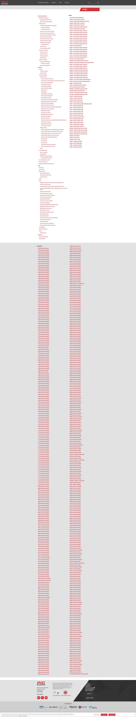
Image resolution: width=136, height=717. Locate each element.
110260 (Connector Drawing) (43, 274)
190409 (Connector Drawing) (75, 381)
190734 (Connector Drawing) (75, 548)
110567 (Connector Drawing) (43, 312)
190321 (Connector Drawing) (75, 353)
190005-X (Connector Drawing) (76, 249)
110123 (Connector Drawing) (43, 250)
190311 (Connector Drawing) (75, 341)
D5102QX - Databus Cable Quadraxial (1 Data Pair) (79, 21)
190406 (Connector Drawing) (75, 375)
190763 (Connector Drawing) (75, 578)
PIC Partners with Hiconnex (45, 184)
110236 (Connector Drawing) (43, 267)
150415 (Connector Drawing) (43, 608)
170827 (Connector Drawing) (43, 670)
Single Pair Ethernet (45, 44)
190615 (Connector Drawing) (75, 512)
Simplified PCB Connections (46, 123)
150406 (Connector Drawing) (43, 589)
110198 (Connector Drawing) (43, 255)
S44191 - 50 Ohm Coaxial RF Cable (76, 109)
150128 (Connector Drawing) (43, 570)
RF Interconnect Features (46, 121)
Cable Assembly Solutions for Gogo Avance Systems (51, 133)
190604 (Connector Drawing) (75, 491)
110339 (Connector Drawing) (43, 283)
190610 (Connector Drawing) (75, 503)
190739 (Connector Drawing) (75, 561)
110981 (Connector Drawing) (43, 405)
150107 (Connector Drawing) (43, 544)
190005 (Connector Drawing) (75, 248)
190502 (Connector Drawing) (75, 399)
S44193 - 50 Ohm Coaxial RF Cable (76, 111)
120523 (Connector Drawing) (43, 514)
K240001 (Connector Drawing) (75, 671)
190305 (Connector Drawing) (75, 330)
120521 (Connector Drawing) (43, 512)
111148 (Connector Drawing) (43, 452)
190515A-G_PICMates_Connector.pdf (77, 460)
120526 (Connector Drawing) (43, 516)
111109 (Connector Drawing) (43, 430)
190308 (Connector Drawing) (75, 336)
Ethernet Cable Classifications (47, 95)
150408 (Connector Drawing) (43, 593)
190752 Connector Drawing (75, 576)
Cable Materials (44, 91)
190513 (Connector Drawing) (75, 446)
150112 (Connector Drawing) (43, 554)
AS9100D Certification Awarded (46, 193)
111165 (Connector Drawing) (43, 464)
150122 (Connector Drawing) (43, 567)
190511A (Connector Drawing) (75, 439)
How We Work (41, 169)
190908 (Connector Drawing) (75, 643)
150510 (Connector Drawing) (43, 629)
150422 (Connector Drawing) (43, 612)
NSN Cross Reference (43, 161)
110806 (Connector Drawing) (43, 358)
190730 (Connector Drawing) (75, 542)
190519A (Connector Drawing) (75, 463)
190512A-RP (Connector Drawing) (76, 444)
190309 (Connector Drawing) (75, 338)
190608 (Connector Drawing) (75, 499)
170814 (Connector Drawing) (43, 668)
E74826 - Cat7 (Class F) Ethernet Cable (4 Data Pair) (80, 81)
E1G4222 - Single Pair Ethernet (76, 45)
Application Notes (43, 127)
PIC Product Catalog (44, 71)
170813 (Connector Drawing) (43, 666)
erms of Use (88, 683)
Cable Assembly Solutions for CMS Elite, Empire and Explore (52, 129)
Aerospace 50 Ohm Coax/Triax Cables (47, 31)
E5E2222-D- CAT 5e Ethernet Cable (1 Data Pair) (79, 60)
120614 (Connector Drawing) (43, 527)
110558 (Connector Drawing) (43, 308)
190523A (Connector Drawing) (75, 474)
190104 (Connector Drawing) (75, 291)
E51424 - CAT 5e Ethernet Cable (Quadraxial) (78, 55)
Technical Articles (43, 76)
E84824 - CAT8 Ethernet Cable (75, 83)
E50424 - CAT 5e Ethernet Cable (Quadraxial (78, 51)
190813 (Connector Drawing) (75, 611)
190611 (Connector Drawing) (75, 505)
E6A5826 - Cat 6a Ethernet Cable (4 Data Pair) (79, 73)
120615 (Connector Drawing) (43, 529)
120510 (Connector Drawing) (43, 505)
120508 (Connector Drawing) (43, 501)
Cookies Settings (89, 698)
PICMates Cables (42, 23)
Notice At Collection (89, 690)
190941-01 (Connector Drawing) (76, 664)
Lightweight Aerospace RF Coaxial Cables (49, 101)
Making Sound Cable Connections (47, 105)
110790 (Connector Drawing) (43, 357)
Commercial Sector (43, 176)
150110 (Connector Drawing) (43, 550)
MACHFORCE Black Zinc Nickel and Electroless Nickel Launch (51, 182)
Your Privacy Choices (89, 687)
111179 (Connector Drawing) (43, 479)
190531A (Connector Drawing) (75, 486)
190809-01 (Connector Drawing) (76, 602)
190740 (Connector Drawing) (75, 565)
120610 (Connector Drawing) (43, 524)
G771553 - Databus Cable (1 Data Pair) (77, 86)
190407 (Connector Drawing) (75, 377)
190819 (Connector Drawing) (75, 619)
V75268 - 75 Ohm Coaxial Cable (76, 143)
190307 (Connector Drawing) (75, 334)
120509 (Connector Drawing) (43, 503)
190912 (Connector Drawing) (75, 647)
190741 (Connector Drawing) (75, 568)
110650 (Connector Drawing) (43, 327)
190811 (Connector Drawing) (75, 608)
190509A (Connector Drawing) (75, 431)
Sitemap (86, 682)
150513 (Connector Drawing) (43, 634)
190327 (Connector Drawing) (75, 360)
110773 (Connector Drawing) (43, 345)
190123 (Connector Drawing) (75, 313)
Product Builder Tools (43, 150)
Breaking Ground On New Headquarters (47, 195)
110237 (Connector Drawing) (43, 268)
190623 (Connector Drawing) (75, 520)
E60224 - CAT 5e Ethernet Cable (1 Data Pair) (78, 64)
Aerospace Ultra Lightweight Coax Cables (48, 35)
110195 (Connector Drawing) (43, 253)
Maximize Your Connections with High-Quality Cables (51, 106)
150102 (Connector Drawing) (43, 539)
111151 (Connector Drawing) (43, 456)
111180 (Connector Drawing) (43, 480)
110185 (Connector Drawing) (43, 252)
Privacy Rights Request (89, 689)
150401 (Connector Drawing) (43, 585)
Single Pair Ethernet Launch (45, 219)
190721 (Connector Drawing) (75, 535)
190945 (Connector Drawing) (75, 668)
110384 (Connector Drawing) (43, 293)
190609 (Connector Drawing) (75, 501)
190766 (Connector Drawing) (75, 581)
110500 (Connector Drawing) (43, 302)
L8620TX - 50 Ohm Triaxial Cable (76, 100)
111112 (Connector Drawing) (43, 432)
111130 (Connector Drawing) (43, 439)
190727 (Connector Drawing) (75, 536)
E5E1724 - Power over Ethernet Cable (77, 58)
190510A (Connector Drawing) (75, 435)
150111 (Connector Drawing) (43, 552)
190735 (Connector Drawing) (75, 551)
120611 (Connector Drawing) (43, 525)
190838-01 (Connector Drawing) (76, 632)
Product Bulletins (43, 73)
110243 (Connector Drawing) (43, 270)
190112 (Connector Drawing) (75, 306)
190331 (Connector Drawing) (75, 364)
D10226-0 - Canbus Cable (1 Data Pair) (77, 19)
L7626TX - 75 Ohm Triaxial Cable (76, 98)
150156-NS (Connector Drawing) (44, 578)
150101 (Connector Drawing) (43, 537)
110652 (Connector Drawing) (43, 330)
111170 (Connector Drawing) (43, 465)
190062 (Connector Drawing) (75, 279)
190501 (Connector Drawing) (75, 396)
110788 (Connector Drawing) (43, 353)
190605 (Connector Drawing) (75, 493)
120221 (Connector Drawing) (43, 497)
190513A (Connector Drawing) (75, 448)
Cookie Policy (87, 686)
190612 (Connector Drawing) (75, 506)
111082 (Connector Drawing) (43, 422)
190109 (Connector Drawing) (75, 300)
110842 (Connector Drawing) (43, 364)
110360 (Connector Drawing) (43, 285)
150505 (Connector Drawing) (43, 621)
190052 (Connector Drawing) (75, 268)
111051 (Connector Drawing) (43, 417)
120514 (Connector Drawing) (43, 509)
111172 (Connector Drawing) (43, 469)
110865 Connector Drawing (43, 372)
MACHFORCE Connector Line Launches (47, 206)
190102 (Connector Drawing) (75, 289)
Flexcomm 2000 (44, 138)
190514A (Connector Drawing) (75, 452)
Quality (40, 178)
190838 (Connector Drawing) (75, 630)
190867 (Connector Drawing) (75, 641)
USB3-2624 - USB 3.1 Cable (75, 139)
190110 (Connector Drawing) (75, 302)
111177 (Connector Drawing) (43, 477)
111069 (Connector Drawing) (43, 419)
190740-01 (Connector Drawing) (76, 566)
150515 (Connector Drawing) (43, 640)
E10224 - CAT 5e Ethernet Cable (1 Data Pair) (78, 32)
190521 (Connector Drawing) (75, 465)
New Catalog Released (44, 213)
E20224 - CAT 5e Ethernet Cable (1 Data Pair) (78, 47)
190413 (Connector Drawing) (75, 388)
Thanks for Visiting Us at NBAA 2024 (47, 223)
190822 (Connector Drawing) (75, 623)
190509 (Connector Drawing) (75, 428)
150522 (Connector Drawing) (43, 646)
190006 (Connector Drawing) (75, 251)
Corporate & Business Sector (45, 175)
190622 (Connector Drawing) (75, 518)
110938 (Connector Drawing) (43, 392)
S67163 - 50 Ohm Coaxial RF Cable (76, 118)
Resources (40, 67)
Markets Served (42, 171)
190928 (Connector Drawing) (75, 653)
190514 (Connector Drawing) (75, 450)
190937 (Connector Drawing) (75, 656)
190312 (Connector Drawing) (75, 343)
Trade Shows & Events (43, 229)
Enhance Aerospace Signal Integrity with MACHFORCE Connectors (53, 120)
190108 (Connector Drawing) (75, 298)
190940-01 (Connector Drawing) (76, 660)
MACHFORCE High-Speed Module (47, 103)
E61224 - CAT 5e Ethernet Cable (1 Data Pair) (78, 66)
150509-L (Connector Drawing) (44, 627)
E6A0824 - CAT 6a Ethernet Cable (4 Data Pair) (79, 70)
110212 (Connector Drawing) (43, 261)
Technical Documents (43, 75)
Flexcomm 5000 (44, 140)
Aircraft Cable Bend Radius (46, 86)
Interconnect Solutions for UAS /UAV (48, 146)
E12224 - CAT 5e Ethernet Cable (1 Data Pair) (78, 38)
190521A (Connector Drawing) (75, 467)
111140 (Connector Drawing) (43, 447)
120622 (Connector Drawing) (43, 533)
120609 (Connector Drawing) (43, 522)
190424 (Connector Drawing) (75, 394)
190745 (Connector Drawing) (75, 572)
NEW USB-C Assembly (45, 63)
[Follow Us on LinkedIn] (38, 697)
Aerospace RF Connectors (46, 84)
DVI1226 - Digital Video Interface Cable (77, 28)
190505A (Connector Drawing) (75, 413)
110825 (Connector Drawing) (43, 360)
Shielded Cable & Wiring (45, 110)
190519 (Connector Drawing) (75, 461)
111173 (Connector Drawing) (43, 471)
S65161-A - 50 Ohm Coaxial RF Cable (77, 117)
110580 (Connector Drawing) (43, 317)
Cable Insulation (44, 90)
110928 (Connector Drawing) (43, 387)
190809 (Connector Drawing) (75, 600)
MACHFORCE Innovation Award (46, 208)
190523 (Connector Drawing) (75, 473)
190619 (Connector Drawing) (75, 514)
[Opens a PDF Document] (56, 694)
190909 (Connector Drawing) (75, 645)
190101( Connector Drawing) (75, 287)
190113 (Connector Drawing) (75, 308)
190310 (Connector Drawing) (75, 339)
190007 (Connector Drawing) (75, 253)
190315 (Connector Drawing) (75, 349)
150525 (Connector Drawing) (43, 649)
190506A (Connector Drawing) (75, 418)
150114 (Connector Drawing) (43, 559)
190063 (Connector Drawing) (75, 281)
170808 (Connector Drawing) (43, 661)
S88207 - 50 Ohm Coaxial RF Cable (76, 122)
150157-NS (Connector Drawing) (44, 580)
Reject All (104, 714)
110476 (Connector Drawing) (43, 300)
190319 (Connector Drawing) (75, 351)
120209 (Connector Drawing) (43, 488)
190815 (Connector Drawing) (75, 617)
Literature (41, 69)
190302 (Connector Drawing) (75, 324)
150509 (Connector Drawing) (43, 625)
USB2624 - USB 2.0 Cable (74, 137)
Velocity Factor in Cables (46, 112)
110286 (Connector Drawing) (43, 278)
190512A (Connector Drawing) (75, 443)
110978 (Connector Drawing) (43, 403)
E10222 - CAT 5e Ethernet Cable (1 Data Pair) (78, 30)
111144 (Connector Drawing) (43, 450)
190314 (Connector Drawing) (75, 347)
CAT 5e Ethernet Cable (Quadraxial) (77, 17)
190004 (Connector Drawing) (75, 246)
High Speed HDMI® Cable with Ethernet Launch (49, 204)
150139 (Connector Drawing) (43, 576)
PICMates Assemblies (43, 59)
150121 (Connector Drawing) (43, 565)
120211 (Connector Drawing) (43, 492)
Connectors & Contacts (43, 50)
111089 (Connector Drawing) (43, 424)
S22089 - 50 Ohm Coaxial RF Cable (76, 101)
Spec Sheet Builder (43, 152)
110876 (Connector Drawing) (43, 375)
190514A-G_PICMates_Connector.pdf (77, 454)
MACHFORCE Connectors (44, 17)
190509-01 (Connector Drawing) (76, 429)
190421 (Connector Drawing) (75, 390)
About (39, 165)
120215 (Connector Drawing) (43, 495)
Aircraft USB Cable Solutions (46, 88)
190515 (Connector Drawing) (75, 456)
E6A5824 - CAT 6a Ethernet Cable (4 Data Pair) (79, 71)
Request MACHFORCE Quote (46, 157)
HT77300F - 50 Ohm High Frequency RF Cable (78, 94)
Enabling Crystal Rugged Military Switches (49, 137)
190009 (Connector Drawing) (75, 257)
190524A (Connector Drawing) (75, 478)
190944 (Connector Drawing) (75, 666)
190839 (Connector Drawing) (75, 634)
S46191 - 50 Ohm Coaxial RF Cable (76, 113)
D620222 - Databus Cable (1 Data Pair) (77, 23)
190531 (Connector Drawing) (75, 484)
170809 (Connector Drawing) (43, 662)
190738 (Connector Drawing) (75, 557)
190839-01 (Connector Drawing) (76, 636)
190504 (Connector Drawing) (75, 407)
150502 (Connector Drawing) (43, 616)
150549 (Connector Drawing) (43, 655)
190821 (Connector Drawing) (75, 621)
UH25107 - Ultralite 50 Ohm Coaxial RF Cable (78, 130)
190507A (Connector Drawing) (75, 422)
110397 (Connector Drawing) (43, 295)
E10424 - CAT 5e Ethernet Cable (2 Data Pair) (78, 36)
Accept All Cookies (112, 714)
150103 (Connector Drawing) (43, 540)
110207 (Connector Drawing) (43, 259)
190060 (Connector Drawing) (75, 276)
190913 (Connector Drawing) (75, 649)
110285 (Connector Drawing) (43, 276)
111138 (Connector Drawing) (43, 445)
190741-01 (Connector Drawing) (76, 570)
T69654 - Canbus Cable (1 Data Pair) (77, 126)
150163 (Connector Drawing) (43, 582)
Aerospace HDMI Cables (45, 29)
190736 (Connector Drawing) (75, 555)
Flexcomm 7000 (44, 142)
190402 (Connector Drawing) (75, 371)
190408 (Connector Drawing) (75, 379)
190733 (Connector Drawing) (75, 546)
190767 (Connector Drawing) (75, 583)
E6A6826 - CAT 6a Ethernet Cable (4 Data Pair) (79, 77)
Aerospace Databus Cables (45, 48)
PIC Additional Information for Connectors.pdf (79, 673)
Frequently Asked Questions (45, 19)
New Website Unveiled (44, 215)
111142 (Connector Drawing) (43, 449)
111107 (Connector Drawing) (43, 428)
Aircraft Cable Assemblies (45, 61)
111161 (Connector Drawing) (43, 460)
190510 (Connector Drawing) (75, 433)
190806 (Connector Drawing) (75, 595)
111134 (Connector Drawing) (43, 441)
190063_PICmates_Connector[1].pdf (77, 283)
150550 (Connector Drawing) (43, 657)
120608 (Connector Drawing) (43, 520)
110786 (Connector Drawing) (43, 349)
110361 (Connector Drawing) (43, 287)
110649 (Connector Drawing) (43, 325)
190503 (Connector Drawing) (75, 403)
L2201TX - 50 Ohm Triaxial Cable (76, 96)
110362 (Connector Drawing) (43, 289)
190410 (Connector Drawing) (75, 383)
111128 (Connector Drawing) (43, 437)
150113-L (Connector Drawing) (44, 557)
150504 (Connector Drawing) (43, 619)
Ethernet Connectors (44, 55)
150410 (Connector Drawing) (43, 599)
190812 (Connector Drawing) (75, 610)
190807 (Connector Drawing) (75, 596)
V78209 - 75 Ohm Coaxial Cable (76, 147)
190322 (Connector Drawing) (75, 354)
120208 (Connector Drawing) (43, 486)
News (40, 180)
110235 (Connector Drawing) (43, 265)
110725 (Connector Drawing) (43, 336)
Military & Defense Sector (45, 173)
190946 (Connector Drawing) (75, 670)
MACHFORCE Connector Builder (46, 21)
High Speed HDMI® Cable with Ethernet (77, 90)
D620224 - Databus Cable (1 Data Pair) (77, 25)
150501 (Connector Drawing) (43, 614)
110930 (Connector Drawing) (43, 389)
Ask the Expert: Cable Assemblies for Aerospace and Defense (53, 80)
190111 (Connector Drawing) (75, 304)
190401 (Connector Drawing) (75, 369)
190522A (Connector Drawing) (75, 471)
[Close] (134, 714)
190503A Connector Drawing (75, 405)
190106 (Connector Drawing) (75, 294)
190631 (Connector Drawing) (75, 525)
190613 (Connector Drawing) (75, 508)
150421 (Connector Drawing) (43, 610)
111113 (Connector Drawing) (43, 433)
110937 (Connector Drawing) (43, 390)
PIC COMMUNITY (42, 227)
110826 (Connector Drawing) (43, 362)
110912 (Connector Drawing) (43, 383)
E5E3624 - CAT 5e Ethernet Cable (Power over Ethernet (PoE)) (82, 62)
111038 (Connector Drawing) (43, 413)
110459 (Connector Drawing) (43, 298)
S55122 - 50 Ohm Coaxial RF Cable (76, 115)
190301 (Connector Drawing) (75, 323)
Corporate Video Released (45, 198)
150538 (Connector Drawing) (43, 651)
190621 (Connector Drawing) (75, 516)
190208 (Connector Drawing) (75, 319)
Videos (41, 148)
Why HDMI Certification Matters (47, 114)
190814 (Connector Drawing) (75, 615)
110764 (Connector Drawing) (43, 342)
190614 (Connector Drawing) (75, 510)
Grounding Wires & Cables (46, 97)
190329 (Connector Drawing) (75, 362)
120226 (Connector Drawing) (43, 499)
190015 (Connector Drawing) (75, 266)
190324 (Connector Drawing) (75, 358)
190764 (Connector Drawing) (75, 580)
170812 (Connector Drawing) (43, 664)
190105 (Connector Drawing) (75, 293)
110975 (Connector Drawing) (43, 402)
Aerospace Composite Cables (45, 36)
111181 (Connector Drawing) (43, 482)
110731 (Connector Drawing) (43, 340)
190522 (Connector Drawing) (75, 469)
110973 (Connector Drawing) (43, 400)
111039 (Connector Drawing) (43, 415)
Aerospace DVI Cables (45, 27)
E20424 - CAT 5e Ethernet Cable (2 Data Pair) (78, 49)
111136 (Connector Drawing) (43, 443)
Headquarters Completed (45, 202)
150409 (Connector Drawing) (43, 595)
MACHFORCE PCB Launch (45, 210)
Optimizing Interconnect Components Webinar (49, 217)
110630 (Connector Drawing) (43, 323)
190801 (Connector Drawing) (75, 587)
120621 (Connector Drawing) (43, 531)
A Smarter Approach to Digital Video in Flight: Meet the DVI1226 (52, 186)
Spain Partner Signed (44, 221)
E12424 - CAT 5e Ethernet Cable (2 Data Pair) (78, 40)
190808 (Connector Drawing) (75, 598)
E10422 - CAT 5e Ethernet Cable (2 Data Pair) (78, 34)
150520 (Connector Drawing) (43, 642)
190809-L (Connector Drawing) (75, 604)
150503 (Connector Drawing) (43, 617)
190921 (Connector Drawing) (75, 651)
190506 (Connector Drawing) (75, 414)
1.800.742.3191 (40, 690)
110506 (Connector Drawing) (43, 304)
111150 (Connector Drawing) (43, 454)
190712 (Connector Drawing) (75, 531)
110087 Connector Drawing (43, 248)
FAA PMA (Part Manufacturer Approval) (66, 695)
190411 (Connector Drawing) (75, 384)
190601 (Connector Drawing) (75, 488)
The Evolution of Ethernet (46, 125)
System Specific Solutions (45, 65)
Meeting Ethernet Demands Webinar (47, 212)
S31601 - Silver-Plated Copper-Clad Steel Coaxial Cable (81, 103)
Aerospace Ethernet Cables (45, 42)
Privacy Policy (88, 685)
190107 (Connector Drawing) (75, 296)
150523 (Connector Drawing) (43, 647)
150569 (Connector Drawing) (43, 659)
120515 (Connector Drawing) (43, 510)
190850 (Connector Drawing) (75, 638)
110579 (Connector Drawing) (43, 315)
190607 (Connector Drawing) (75, 497)
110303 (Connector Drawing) (43, 280)
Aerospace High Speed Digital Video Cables (48, 25)
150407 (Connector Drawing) (43, 591)
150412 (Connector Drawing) (43, 602)
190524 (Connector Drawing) (75, 476)
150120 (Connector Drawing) (43, 563)
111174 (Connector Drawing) (43, 473)
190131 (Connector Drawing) (75, 317)
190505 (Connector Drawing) (75, 411)
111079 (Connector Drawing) (43, 420)
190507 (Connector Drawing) (75, 420)
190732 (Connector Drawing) (75, 544)
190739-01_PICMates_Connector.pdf (77, 563)
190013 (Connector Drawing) (75, 264)
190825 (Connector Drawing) (75, 625)
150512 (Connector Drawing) (43, 632)
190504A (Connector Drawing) (75, 409)
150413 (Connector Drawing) (43, 604)
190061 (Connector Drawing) (75, 278)
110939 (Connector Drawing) (43, 394)
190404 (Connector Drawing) (75, 373)
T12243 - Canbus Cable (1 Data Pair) (77, 124)
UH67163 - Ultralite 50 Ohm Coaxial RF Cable (78, 133)
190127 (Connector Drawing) (75, 315)
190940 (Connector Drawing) (75, 658)
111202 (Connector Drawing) (43, 484)
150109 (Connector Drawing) (43, 548)
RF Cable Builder (43, 57)
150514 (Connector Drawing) (43, 638)
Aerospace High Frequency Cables (46, 38)
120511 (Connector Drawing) (43, 507)
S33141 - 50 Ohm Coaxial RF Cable (76, 105)
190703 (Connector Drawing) (75, 527)
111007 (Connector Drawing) (43, 409)
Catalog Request (42, 238)
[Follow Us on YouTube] (46, 697)
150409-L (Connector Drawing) (44, 597)
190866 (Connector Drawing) (75, 640)
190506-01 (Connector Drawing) (76, 416)
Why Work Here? (43, 232)
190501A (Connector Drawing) (75, 398)
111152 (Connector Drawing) (43, 458)
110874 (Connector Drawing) (43, 373)
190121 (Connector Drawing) (75, 311)
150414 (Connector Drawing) (43, 606)
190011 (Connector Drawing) (75, 261)
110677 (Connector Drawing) (43, 332)
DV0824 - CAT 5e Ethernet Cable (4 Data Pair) (78, 26)
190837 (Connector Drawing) (75, 628)
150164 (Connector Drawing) (43, 584)
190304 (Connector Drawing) (75, 328)
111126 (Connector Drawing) (43, 435)
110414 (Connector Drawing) (43, 297)
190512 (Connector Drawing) (75, 441)
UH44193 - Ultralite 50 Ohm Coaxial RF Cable (78, 131)
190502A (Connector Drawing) (75, 401)
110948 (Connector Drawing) (43, 396)
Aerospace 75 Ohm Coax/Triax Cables (47, 33)
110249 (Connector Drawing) (43, 272)
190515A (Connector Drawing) (75, 458)
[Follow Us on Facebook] (42, 697)
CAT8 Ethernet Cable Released (46, 197)
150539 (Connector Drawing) (43, 653)
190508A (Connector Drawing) (75, 426)
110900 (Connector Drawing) (43, 377)
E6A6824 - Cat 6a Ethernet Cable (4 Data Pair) (79, 75)
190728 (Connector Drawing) (75, 538)
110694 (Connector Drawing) (43, 334)
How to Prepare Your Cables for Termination (49, 99)
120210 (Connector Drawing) (43, 490)
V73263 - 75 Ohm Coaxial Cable (76, 141)
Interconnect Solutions (42, 16)
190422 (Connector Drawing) (75, 392)
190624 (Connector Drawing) (75, 521)
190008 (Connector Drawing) (75, 255)
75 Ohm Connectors (44, 53)
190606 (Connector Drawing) (75, 495)
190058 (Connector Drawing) (75, 274)
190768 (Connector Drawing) (75, 585)
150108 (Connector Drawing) (43, 546)
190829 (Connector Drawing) (75, 626)
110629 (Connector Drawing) (43, 321)
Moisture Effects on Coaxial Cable (47, 108)
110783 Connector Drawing (43, 347)
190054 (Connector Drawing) (75, 270)
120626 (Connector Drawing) (43, 535)
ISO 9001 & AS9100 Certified (56, 695)
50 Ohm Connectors (44, 52)
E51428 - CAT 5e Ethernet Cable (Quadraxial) (78, 56)
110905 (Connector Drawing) (43, 381)
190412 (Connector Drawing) (75, 386)
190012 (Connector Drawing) (75, 263)
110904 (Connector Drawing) (43, 379)
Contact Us (40, 234)
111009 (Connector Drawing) (43, 411)
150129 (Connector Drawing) (43, 572)
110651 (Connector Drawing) (43, 328)
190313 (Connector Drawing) (75, 345)
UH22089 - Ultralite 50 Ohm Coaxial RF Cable (78, 128)
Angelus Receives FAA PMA (45, 191)
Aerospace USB (43, 46)
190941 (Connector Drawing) (75, 662)
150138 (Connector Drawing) (43, 574)
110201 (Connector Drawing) (43, 257)
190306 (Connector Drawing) (75, 332)
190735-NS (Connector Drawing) (76, 553)
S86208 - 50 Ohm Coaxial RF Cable (76, 120)
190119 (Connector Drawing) (75, 309)
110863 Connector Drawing (43, 370)
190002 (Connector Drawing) (43, 672)
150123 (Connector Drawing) (43, 569)
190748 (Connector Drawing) (75, 574)
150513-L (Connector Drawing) (44, 636)
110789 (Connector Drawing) (43, 355)
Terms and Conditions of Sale (44, 159)
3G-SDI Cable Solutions (45, 118)
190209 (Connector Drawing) (75, 321)
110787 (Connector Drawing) (43, 351)
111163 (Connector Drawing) (43, 462)
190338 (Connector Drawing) (75, 366)
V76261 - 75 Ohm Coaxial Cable (76, 145)
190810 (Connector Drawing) (75, 606)
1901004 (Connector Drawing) (75, 285)
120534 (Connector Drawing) (43, 518)
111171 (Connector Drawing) (43, 467)
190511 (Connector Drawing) (75, 437)
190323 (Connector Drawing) (75, 356)
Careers (40, 230)
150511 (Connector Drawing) (43, 630)
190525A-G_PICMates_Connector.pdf (77, 480)
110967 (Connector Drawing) (43, 398)
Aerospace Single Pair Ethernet (47, 78)
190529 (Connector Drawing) (75, 482)
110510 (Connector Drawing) (43, 306)
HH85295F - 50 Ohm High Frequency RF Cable (78, 88)
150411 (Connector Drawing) (43, 600)
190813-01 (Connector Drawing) (76, 613)
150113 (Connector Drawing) (43, 555)
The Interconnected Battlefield (47, 82)
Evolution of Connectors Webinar (46, 200)
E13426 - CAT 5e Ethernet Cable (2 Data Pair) (78, 43)
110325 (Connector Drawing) (43, 282)
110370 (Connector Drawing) (43, 291)
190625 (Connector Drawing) (75, 523)
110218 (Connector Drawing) (43, 263)
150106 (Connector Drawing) (43, 542)
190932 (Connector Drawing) (75, 655)
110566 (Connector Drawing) (43, 310)
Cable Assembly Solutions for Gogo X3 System (50, 135)
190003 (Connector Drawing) (43, 674)
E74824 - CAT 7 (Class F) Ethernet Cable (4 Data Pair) (80, 79)
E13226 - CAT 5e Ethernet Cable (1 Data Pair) (78, 41)
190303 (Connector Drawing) (75, 326)
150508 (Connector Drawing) (43, 623)
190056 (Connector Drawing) (75, 272)
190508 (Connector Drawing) (75, 424)
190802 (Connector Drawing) (75, 589)
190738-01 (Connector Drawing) (76, 559)
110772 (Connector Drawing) (43, 343)
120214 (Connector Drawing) (43, 494)
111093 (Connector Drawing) (43, 426)
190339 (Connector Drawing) (75, 368)
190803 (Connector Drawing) (75, 591)
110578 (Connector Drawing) (43, 313)
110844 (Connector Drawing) (43, 366)
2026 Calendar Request (43, 236)
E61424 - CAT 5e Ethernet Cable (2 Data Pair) (78, 68)
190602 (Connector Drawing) (75, 490)
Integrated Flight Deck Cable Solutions (48, 144)
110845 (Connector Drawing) (43, 368)
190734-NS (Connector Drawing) (76, 550)
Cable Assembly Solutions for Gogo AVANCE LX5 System (52, 131)
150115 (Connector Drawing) (43, 561)
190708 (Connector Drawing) (75, 529)
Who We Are (41, 167)
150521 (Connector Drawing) (43, 644)
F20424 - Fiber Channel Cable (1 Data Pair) (78, 85)
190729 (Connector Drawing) (75, 540)
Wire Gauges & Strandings (46, 116)
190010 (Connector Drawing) (75, 259)
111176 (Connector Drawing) (43, 475)
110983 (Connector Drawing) (43, 407)
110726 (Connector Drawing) (43, 338)
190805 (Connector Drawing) (75, 593)
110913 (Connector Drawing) (43, 385)
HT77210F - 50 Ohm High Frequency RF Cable (78, 92)
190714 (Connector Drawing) (75, 533)
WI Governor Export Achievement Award (47, 225)
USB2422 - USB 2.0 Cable (74, 135)
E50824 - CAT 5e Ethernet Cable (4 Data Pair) (78, 53)
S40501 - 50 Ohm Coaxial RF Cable (76, 107)
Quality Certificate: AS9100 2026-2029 (46, 163)
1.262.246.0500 (40, 691)
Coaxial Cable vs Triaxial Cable (46, 93)
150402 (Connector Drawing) (43, 587)
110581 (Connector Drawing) (43, 319)
